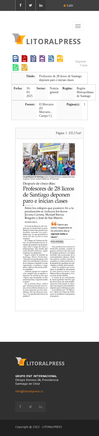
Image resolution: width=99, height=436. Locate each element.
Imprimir (80, 61)
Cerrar (83, 65)
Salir (69, 5)
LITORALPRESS (53, 41)
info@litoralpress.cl (29, 391)
